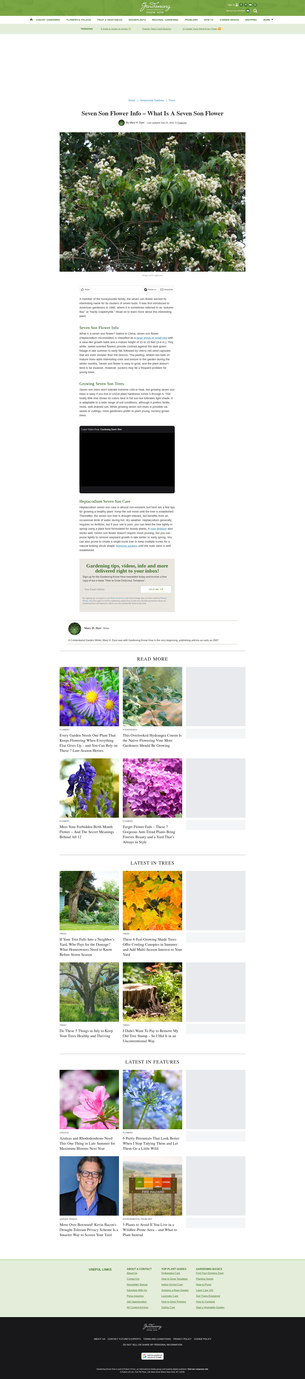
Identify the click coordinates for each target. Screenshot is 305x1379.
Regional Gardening (165, 20)
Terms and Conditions (157, 1339)
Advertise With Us (137, 1290)
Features (182, 122)
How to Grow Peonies (173, 1301)
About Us (132, 1273)
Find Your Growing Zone (210, 1273)
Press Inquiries (135, 1296)
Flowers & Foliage (79, 20)
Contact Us (133, 1279)
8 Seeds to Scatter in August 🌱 (116, 29)
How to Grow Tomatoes (174, 1279)
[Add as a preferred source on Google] (152, 1356)
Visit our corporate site (197, 1369)
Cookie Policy (202, 1339)
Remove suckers (126, 545)
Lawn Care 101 (204, 1290)
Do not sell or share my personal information (152, 1344)
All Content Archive (137, 1307)
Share (87, 290)
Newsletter (168, 290)
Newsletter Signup (137, 1284)
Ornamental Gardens (152, 100)
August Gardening (48, 20)
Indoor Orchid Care (172, 1284)
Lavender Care (169, 1296)
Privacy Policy (182, 1339)
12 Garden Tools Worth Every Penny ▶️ (202, 29)
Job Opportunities (137, 1301)
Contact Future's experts (124, 1339)
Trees (172, 100)
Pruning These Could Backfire (156, 29)
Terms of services (117, 598)
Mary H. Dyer (137, 122)
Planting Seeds (204, 1279)
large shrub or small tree (151, 337)
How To (208, 20)
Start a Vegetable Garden (210, 1307)
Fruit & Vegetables (109, 20)
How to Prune (203, 1284)
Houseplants (137, 20)
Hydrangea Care (170, 1273)
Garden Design (229, 20)
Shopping (251, 20)
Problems (191, 20)
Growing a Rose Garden (175, 1290)
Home (131, 100)
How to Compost (205, 1301)
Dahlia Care (168, 1307)
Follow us (152, 290)
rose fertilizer (158, 528)
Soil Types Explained (208, 1296)
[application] (127, 460)
